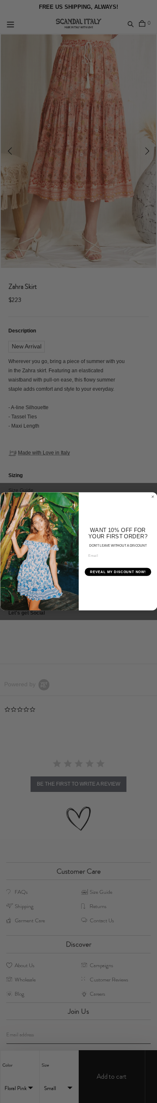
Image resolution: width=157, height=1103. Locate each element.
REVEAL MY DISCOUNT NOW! (118, 572)
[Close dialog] (152, 496)
